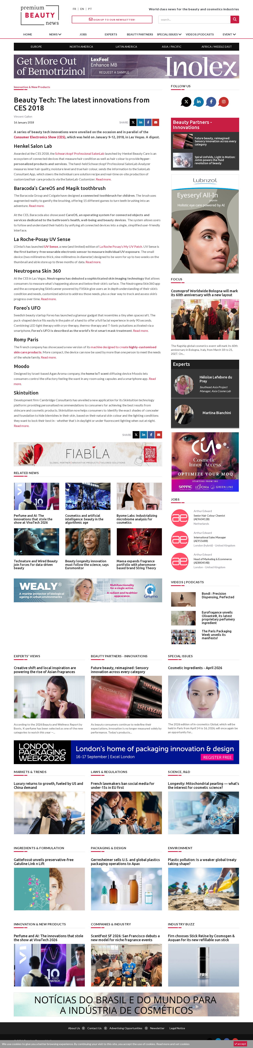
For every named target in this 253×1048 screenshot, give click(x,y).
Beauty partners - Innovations (192, 125)
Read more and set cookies (173, 1044)
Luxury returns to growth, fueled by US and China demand (48, 785)
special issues (167, 34)
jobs (83, 34)
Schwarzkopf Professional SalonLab (79, 153)
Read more (103, 179)
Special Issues (180, 656)
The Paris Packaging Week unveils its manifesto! (216, 634)
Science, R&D (179, 772)
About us (74, 1028)
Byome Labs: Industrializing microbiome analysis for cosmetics (137, 519)
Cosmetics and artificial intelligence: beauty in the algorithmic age (84, 519)
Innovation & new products (32, 87)
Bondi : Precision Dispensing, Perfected (218, 595)
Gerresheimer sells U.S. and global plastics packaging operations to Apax (125, 862)
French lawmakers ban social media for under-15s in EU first (122, 785)
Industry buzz (181, 924)
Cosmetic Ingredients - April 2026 (195, 668)
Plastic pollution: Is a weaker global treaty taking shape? (202, 862)
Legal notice (177, 1028)
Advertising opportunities (126, 1028)
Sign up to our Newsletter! (114, 19)
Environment (180, 848)
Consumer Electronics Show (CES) (39, 137)
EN (82, 8)
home (27, 34)
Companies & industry (111, 924)
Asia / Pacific (171, 46)
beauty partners (140, 34)
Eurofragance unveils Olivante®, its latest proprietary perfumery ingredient (218, 618)
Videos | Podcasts (200, 34)
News (53, 34)
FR (74, 8)
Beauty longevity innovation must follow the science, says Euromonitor (87, 564)
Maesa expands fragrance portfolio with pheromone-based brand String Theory (136, 564)
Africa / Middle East (217, 46)
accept (241, 1043)
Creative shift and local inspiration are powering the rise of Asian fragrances (45, 670)
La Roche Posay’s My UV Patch (120, 246)
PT (90, 8)
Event (228, 34)
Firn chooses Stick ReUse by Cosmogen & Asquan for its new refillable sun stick (201, 938)
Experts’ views (27, 656)
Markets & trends (30, 772)
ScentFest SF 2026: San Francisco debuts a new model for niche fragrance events (125, 938)
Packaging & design (108, 848)
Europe (36, 46)
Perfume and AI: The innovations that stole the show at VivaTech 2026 (33, 519)
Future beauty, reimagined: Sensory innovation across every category (119, 670)
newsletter (157, 1028)
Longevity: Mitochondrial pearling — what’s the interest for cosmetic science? (203, 785)
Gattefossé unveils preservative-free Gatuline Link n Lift (44, 862)
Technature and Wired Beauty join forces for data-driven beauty (36, 564)
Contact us (94, 1028)
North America (81, 46)
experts (111, 34)
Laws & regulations (109, 772)
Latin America (126, 46)
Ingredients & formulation (39, 848)
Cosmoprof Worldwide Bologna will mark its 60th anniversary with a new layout (204, 293)
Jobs (175, 499)
